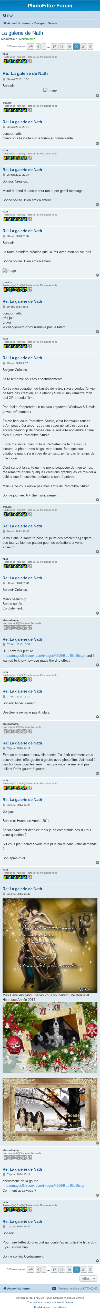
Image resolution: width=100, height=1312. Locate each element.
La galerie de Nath (22, 33)
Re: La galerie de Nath (25, 73)
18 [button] (61, 46)
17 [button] (54, 46)
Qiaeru (69, 1302)
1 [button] (44, 46)
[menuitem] (8, 16)
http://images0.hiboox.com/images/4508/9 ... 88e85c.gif (44, 656)
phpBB (38, 1297)
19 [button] (69, 46)
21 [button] (84, 46)
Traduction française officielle (44, 1302)
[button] (30, 46)
